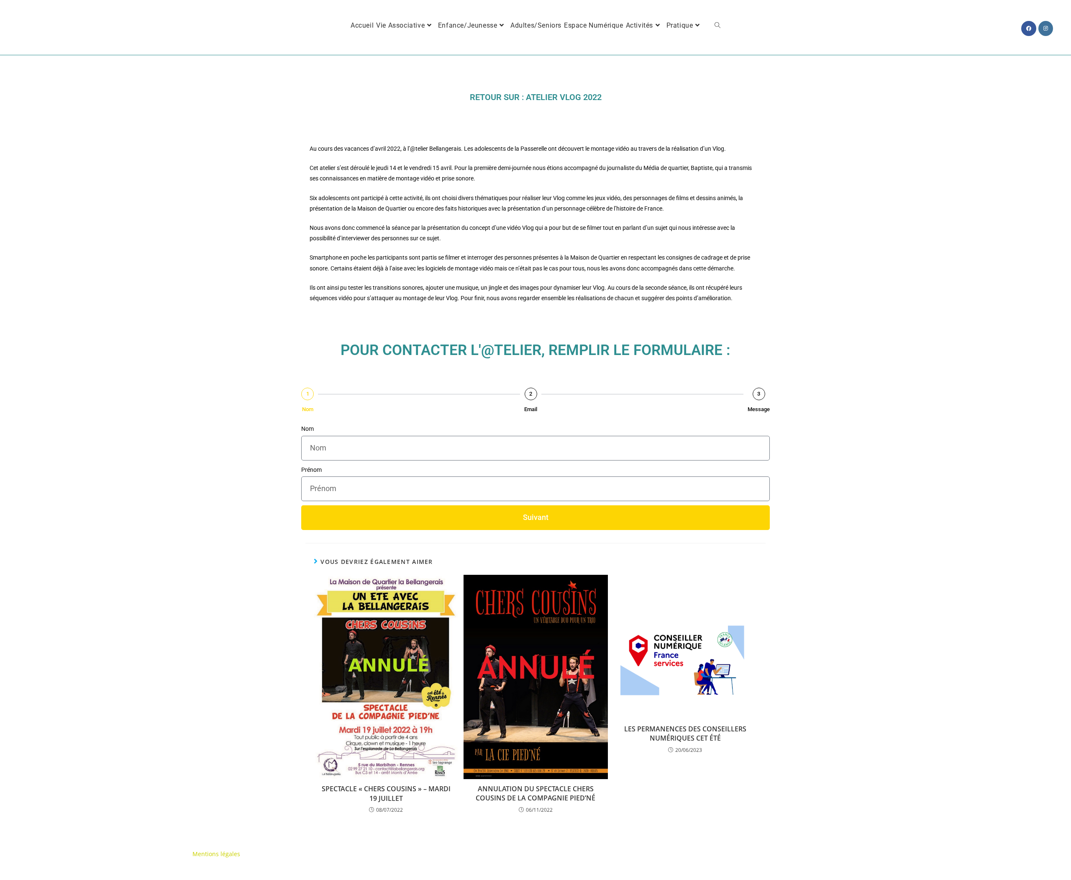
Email (530, 409)
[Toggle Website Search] (717, 25)
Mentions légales (216, 854)
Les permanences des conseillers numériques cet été (685, 733)
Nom (307, 409)
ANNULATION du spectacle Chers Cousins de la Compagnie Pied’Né (535, 793)
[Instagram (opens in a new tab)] (1045, 28)
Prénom (311, 469)
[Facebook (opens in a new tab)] (1028, 28)
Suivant (535, 517)
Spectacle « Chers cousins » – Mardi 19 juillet (386, 793)
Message (759, 409)
